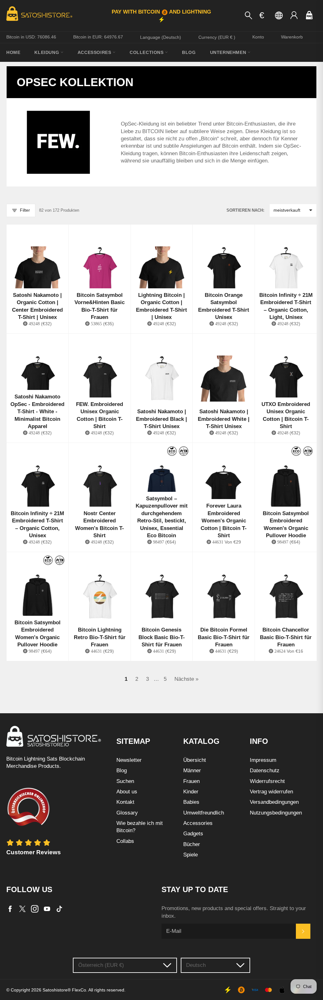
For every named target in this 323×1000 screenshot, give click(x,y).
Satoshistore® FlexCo (64, 990)
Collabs (125, 841)
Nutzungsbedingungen (276, 813)
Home (13, 52)
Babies (191, 802)
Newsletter (129, 760)
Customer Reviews (33, 852)
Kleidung (47, 52)
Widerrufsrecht (267, 781)
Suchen (125, 781)
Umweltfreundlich (203, 813)
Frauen (191, 781)
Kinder (190, 792)
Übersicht (194, 760)
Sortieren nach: (245, 210)
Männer (192, 771)
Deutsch (196, 965)
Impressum (263, 760)
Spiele (190, 855)
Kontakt (125, 802)
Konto (258, 36)
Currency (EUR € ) (216, 37)
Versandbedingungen (274, 802)
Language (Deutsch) (160, 37)
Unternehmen (229, 52)
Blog (189, 52)
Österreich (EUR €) (101, 965)
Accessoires (95, 52)
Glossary (127, 813)
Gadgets (193, 834)
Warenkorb (292, 36)
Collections (147, 52)
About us (126, 792)
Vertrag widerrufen (271, 792)
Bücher (191, 844)
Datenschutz (264, 771)
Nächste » (186, 679)
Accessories (198, 823)
